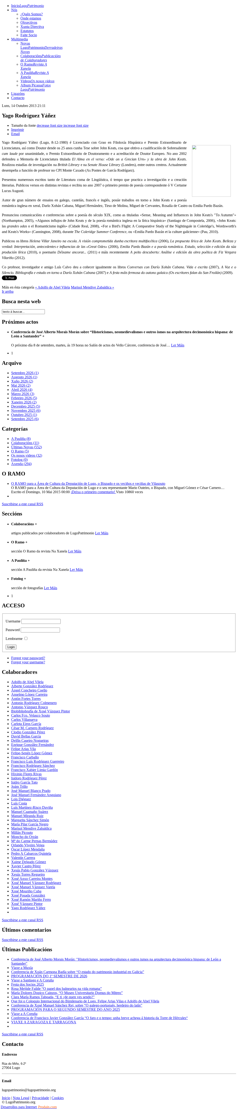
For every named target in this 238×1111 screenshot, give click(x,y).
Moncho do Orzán (24, 837)
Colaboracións (40, 58)
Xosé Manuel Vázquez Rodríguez (36, 883)
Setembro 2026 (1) (25, 373)
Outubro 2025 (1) (24, 415)
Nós (14, 10)
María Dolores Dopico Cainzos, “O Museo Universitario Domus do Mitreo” (67, 993)
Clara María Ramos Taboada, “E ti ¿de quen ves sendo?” (53, 997)
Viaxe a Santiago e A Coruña (32, 980)
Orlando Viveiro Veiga (27, 845)
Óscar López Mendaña (28, 849)
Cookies (58, 1098)
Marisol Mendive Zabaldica (31, 828)
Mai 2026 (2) (20, 385)
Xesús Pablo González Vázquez (34, 870)
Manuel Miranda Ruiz (27, 816)
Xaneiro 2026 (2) (23, 402)
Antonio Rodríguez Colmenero (34, 703)
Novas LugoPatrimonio (41, 47)
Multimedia (19, 39)
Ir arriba (7, 291)
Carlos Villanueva (24, 720)
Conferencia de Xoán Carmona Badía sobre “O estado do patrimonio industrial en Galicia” (77, 972)
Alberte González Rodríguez (32, 686)
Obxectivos (28, 22)
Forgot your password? (28, 658)
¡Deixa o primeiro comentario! (93, 492)
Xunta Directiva (32, 27)
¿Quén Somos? (31, 14)
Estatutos (27, 31)
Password (13, 630)
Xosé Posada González (28, 895)
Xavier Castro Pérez (26, 866)
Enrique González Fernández (32, 745)
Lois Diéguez (21, 799)
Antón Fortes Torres (26, 699)
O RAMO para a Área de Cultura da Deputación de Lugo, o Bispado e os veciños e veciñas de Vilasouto (88, 484)
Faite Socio (28, 35)
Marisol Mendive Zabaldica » (92, 287)
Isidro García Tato (24, 782)
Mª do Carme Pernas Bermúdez (34, 841)
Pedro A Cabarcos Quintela (31, 853)
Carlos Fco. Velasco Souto (30, 715)
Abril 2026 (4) (21, 390)
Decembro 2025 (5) (25, 406)
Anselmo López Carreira (29, 694)
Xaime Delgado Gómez (28, 862)
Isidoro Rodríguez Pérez (29, 778)
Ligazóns (18, 94)
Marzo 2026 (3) (22, 394)
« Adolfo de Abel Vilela (52, 287)
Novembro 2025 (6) (25, 410)
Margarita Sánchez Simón (30, 820)
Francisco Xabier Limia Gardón (34, 770)
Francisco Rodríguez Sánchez (33, 766)
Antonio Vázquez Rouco (29, 707)
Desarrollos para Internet (29, 1107)
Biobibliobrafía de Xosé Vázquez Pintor (40, 711)
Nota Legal (21, 1098)
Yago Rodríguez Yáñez (28, 908)
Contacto (17, 98)
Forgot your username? (28, 662)
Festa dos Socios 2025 (27, 984)
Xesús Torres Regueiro (28, 874)
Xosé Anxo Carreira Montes (32, 879)
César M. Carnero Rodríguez (32, 728)
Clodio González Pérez (28, 732)
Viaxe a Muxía (22, 968)
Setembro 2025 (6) (25, 419)
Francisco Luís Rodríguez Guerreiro (37, 761)
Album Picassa (35, 87)
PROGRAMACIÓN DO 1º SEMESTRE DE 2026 (49, 976)
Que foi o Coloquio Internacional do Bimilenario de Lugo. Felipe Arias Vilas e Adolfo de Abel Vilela (85, 1001)
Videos (37, 81)
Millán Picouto (22, 833)
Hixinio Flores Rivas (26, 774)
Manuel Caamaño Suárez (29, 812)
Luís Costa (19, 803)
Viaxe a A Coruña (24, 1014)
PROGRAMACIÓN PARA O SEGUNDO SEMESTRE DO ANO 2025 (65, 1009)
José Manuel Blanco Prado (30, 791)
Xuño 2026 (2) (22, 381)
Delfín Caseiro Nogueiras (30, 740)
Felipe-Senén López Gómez (31, 753)
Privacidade (40, 1098)
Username (13, 621)
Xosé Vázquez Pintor (27, 904)
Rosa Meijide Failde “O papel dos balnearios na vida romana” (56, 989)
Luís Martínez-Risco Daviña (32, 807)
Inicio (27, 6)
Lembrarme (14, 639)
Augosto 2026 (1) (24, 377)
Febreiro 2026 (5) (24, 398)
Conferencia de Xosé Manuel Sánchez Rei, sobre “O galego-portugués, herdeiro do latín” (76, 1005)
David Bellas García (26, 736)
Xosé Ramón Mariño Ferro (31, 899)
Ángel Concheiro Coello (29, 690)
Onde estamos (30, 18)
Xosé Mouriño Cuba (26, 891)
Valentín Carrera (23, 858)
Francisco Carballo (25, 757)
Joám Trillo (19, 786)
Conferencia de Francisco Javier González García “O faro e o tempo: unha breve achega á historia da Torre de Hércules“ (99, 1018)
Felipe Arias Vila (23, 749)
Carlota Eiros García (26, 724)
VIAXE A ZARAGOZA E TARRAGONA (43, 1022)
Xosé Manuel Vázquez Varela (33, 887)
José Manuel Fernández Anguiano (36, 795)
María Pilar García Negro (29, 824)
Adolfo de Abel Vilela (27, 682)
